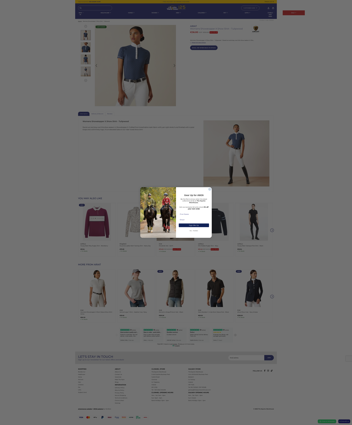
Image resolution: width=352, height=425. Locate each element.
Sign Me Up (194, 225)
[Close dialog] (210, 189)
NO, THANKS (194, 231)
